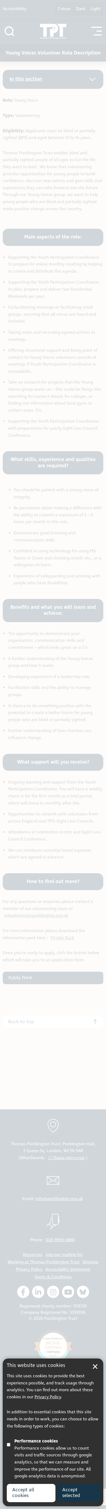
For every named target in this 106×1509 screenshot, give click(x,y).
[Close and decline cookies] (95, 1367)
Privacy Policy (48, 1397)
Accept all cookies (23, 1493)
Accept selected (71, 1493)
